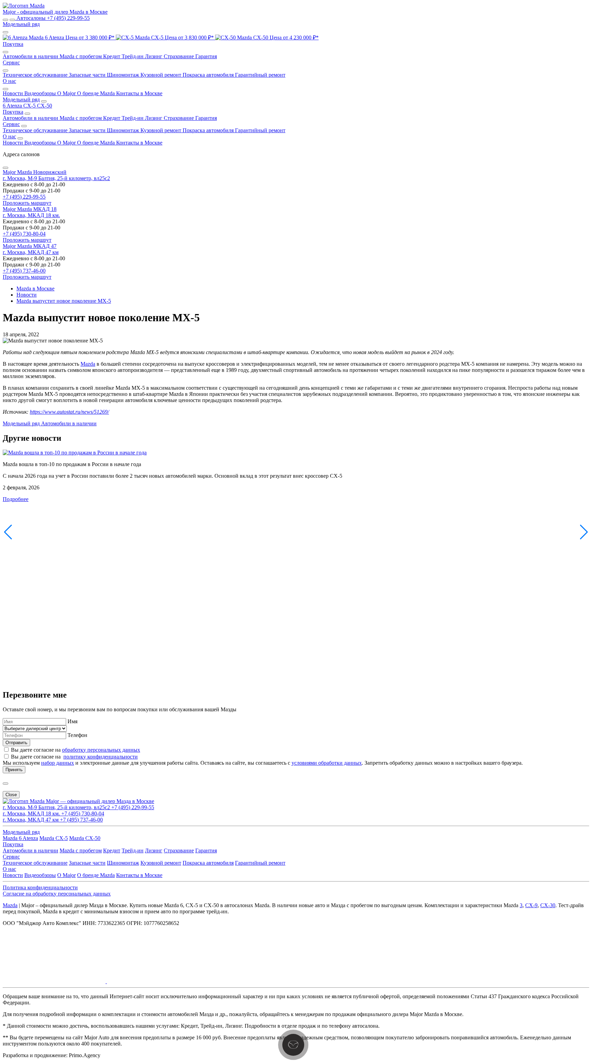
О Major (67, 93)
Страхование (179, 56)
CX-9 (531, 905)
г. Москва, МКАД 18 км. (31, 215)
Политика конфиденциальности (40, 887)
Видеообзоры (40, 93)
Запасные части (88, 75)
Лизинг (154, 56)
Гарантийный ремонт (260, 75)
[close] (5, 784)
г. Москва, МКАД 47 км (31, 252)
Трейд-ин (133, 56)
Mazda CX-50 (84, 838)
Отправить (16, 742)
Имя (72, 721)
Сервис (11, 124)
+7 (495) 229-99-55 (24, 197)
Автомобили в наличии (31, 56)
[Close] (5, 168)
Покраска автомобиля (209, 75)
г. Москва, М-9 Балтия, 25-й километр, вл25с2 (56, 178)
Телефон (77, 735)
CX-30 (547, 905)
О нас (9, 136)
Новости (13, 93)
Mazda (88, 364)
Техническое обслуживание (36, 75)
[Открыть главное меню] (5, 20)
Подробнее (15, 499)
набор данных (57, 763)
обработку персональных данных (101, 750)
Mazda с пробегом (81, 56)
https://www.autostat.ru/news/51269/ (69, 412)
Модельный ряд (21, 99)
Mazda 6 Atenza (20, 838)
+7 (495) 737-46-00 (24, 271)
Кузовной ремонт (161, 75)
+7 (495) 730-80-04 (24, 234)
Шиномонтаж (123, 75)
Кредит (112, 56)
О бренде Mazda (96, 93)
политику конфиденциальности (100, 757)
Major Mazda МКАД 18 (30, 209)
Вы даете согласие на (75, 750)
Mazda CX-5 (53, 838)
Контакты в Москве (139, 93)
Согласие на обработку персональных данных (57, 894)
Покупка (13, 112)
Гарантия (206, 56)
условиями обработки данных (327, 763)
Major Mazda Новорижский (34, 172)
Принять (14, 769)
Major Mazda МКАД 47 (30, 246)
